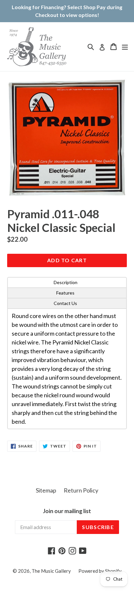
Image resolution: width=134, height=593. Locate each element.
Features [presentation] (65, 293)
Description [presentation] (65, 282)
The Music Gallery (51, 571)
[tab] (67, 282)
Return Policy (81, 490)
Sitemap (46, 490)
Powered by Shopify (100, 571)
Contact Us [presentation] (65, 303)
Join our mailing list (67, 511)
